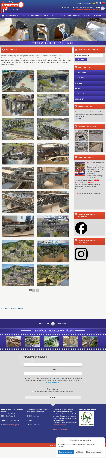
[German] (94, 3)
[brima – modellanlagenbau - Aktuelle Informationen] (12, 12)
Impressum (61, 324)
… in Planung (80, 78)
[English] (97, 3)
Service (53, 15)
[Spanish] (103, 3)
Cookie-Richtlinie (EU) (60, 429)
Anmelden (53, 445)
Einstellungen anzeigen (94, 452)
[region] (53, 29)
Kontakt (97, 15)
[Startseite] (3, 15)
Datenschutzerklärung (60, 425)
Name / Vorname (53, 361)
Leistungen (24, 15)
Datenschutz (43, 324)
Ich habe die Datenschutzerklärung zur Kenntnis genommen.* (53, 391)
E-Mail (53, 369)
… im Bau (78, 83)
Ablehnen (79, 452)
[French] (100, 3)
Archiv (77, 88)
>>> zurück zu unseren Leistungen (12, 308)
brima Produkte (74, 15)
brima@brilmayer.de (12, 425)
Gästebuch (87, 15)
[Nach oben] (53, 325)
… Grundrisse (80, 72)
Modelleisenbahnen (39, 15)
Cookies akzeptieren (66, 452)
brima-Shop (79, 99)
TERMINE (78, 118)
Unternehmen (12, 15)
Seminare (62, 15)
